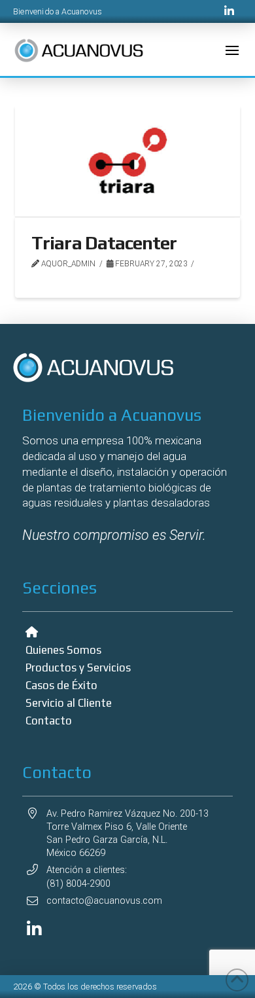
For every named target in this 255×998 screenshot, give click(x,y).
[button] (232, 50)
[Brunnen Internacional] (34, 929)
